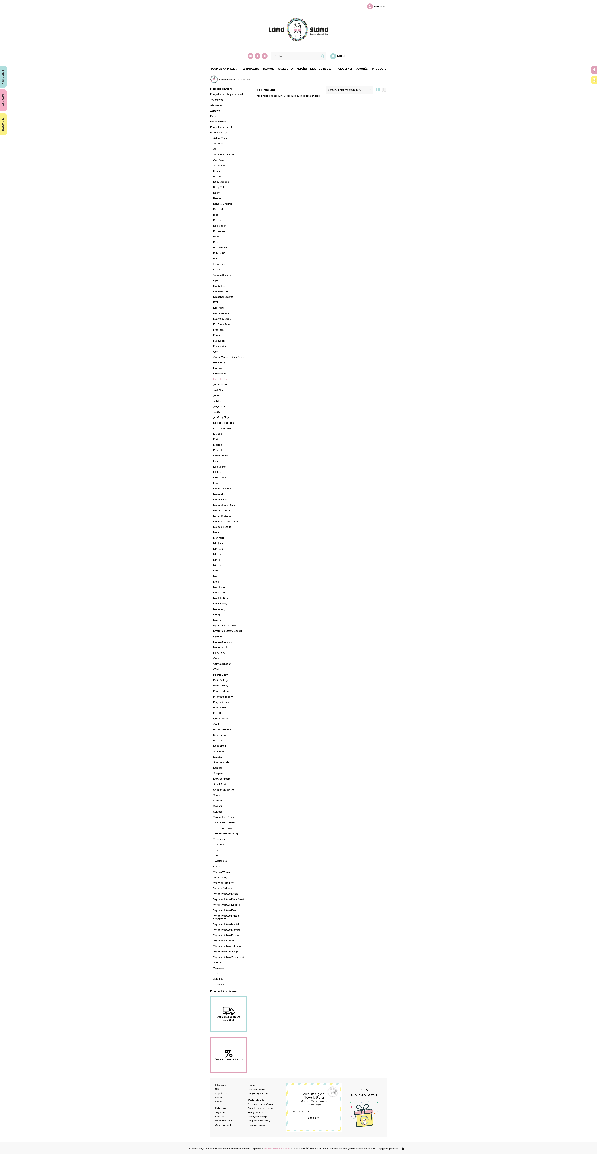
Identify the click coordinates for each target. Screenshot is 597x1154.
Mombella (219, 587)
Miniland (218, 554)
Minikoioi (218, 548)
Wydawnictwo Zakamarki (228, 957)
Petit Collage (220, 680)
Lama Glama (220, 455)
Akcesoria (216, 105)
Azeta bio (219, 165)
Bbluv (216, 192)
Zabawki (215, 110)
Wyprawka (216, 99)
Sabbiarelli (219, 745)
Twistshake (220, 860)
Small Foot (219, 784)
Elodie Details (221, 313)
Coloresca (219, 264)
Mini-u (216, 559)
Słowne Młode (221, 778)
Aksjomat (218, 143)
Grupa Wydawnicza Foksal (229, 357)
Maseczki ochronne (221, 88)
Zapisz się (314, 1117)
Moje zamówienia (223, 1120)
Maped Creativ (222, 510)
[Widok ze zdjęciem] (378, 89)
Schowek (219, 1116)
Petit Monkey (220, 685)
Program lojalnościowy (223, 991)
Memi (216, 532)
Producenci (216, 132)
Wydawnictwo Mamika (227, 929)
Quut (216, 724)
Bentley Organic (222, 203)
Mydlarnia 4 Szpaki (224, 625)
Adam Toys (220, 138)
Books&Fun (219, 225)
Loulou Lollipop (222, 488)
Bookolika (219, 231)
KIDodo (217, 433)
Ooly (216, 658)
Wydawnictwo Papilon (226, 935)
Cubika (217, 269)
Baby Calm (219, 187)
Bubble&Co (219, 253)
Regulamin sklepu (256, 1089)
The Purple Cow (222, 828)
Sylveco (217, 811)
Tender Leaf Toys (223, 817)
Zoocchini (218, 984)
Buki (215, 258)
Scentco (218, 756)
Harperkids (219, 373)
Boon (216, 236)
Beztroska (219, 209)
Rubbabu (218, 740)
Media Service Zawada (226, 521)
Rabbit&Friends (222, 729)
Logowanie (220, 1112)
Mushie (217, 619)
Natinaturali (220, 647)
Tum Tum (218, 855)
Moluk (216, 581)
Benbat (217, 198)
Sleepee (218, 773)
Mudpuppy (219, 609)
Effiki (216, 302)
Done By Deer (221, 291)
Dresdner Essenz (223, 296)
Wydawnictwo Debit (225, 893)
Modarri (217, 576)
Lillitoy (217, 472)
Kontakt (219, 1097)
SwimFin (218, 806)
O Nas (218, 1089)
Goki (216, 351)
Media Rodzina (222, 515)
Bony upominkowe (257, 1124)
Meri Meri (218, 537)
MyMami (218, 636)
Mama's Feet (220, 499)
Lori (215, 482)
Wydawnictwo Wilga (225, 951)
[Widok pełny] (384, 89)
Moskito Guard (221, 597)
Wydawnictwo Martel (226, 924)
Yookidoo (218, 967)
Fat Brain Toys (221, 324)
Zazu (216, 973)
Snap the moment (223, 789)
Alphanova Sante (223, 154)
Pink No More (221, 691)
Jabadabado (220, 384)
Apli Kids (218, 159)
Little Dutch (220, 477)
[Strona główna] (298, 29)
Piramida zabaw (223, 696)
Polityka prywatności (258, 1093)
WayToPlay (220, 877)
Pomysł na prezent (221, 127)
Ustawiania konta (223, 1124)
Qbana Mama (221, 718)
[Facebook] (258, 56)
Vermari (217, 962)
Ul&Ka (216, 866)
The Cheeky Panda (224, 822)
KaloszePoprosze (223, 422)
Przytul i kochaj (222, 702)
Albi (215, 148)
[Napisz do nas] (265, 56)
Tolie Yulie (219, 844)
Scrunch (217, 767)
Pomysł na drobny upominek (226, 94)
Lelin (216, 461)
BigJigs (217, 220)
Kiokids (217, 444)
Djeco (216, 280)
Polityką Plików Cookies (276, 1148)
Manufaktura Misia (224, 504)
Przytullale (219, 707)
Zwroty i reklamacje (257, 1116)
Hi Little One (220, 379)
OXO (216, 669)
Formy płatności (256, 1112)
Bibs (215, 214)
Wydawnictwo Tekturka (227, 945)
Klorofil (217, 450)
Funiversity (219, 346)
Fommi (217, 335)
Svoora (217, 800)
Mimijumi (218, 543)
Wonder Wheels (222, 888)
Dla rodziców (218, 121)
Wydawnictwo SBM (224, 940)
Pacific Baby (220, 674)
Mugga (217, 614)
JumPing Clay (221, 417)
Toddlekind (219, 839)
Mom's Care (220, 592)
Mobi (216, 570)
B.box (216, 170)
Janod (216, 395)
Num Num (219, 652)
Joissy (216, 411)
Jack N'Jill (218, 389)
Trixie (216, 849)
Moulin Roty (220, 603)
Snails (216, 795)
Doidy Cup (219, 285)
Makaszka (219, 494)
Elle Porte (218, 307)
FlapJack (218, 329)
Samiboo (218, 751)
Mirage (217, 565)
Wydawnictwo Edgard (226, 904)
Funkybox (219, 340)
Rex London (220, 734)
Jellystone (219, 406)
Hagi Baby (219, 362)
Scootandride (221, 762)
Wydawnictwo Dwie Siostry (229, 899)
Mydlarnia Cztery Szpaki (227, 630)
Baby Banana (221, 181)
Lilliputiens (219, 466)
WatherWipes (221, 871)
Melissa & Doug (222, 526)
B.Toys (217, 176)
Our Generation (222, 663)
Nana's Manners (222, 641)
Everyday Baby (222, 318)
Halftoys (218, 367)
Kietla (216, 439)
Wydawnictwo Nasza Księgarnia (226, 917)
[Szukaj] (322, 56)
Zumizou (218, 978)
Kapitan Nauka (222, 428)
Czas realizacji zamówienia (261, 1104)
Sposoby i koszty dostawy (260, 1108)
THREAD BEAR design (226, 833)
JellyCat (217, 400)
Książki (214, 116)
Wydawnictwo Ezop (225, 910)
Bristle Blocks (221, 247)
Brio (215, 242)
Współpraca (221, 1093)
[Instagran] (251, 56)
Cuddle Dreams (222, 274)
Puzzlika (218, 712)
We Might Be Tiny (223, 882)
